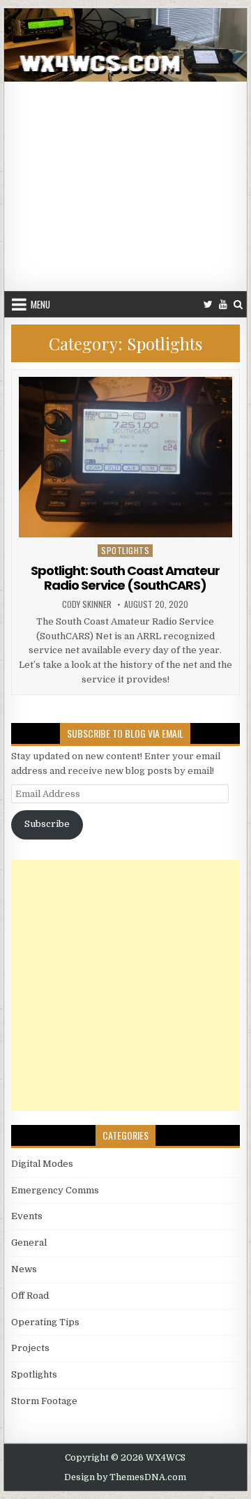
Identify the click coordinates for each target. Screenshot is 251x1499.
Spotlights (125, 550)
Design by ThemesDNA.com (125, 1477)
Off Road (30, 1295)
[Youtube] (223, 304)
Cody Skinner (87, 604)
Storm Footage (44, 1401)
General (29, 1242)
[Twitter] (208, 304)
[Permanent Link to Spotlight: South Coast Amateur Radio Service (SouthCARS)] (126, 457)
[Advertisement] (126, 186)
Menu (40, 304)
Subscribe (47, 824)
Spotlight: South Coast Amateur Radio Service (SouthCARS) (125, 578)
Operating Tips (45, 1322)
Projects (30, 1348)
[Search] (238, 304)
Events (27, 1216)
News (24, 1269)
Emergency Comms (55, 1190)
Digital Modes (42, 1163)
